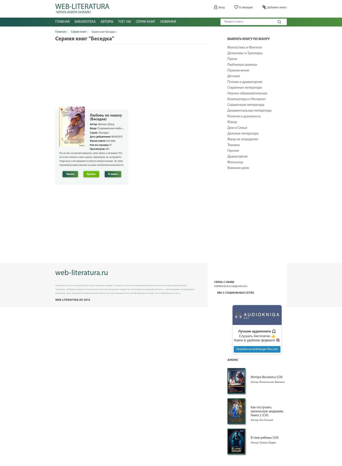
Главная (62, 22)
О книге (113, 174)
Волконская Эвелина (272, 382)
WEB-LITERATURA (82, 7)
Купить (91, 174)
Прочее (233, 151)
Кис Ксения (266, 420)
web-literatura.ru (81, 273)
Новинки (168, 22)
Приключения (238, 70)
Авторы (107, 22)
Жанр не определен (242, 139)
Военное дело (238, 168)
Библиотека (85, 22)
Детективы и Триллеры (245, 53)
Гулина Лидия (267, 442)
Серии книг (145, 22)
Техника (233, 145)
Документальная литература (249, 111)
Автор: (255, 382)
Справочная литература (245, 105)
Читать (70, 174)
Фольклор (235, 162)
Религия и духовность (244, 116)
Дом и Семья (237, 128)
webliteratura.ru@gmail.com (230, 286)
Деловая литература (243, 134)
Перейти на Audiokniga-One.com (257, 349)
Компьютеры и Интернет (246, 99)
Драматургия (237, 156)
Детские (233, 76)
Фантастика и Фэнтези (244, 47)
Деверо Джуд (106, 124)
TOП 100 (124, 22)
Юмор (232, 122)
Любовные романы (242, 65)
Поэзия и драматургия (244, 82)
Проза (232, 59)
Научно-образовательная (247, 93)
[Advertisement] (257, 240)
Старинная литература (244, 88)
